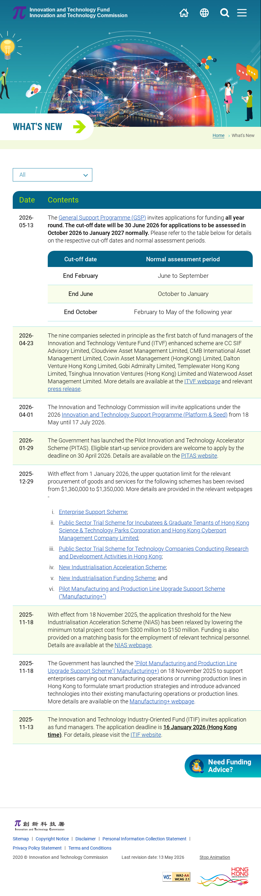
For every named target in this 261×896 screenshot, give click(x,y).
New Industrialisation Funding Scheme (107, 578)
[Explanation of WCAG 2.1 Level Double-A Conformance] (176, 877)
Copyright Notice (52, 838)
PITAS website (199, 455)
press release (64, 389)
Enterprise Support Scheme (93, 512)
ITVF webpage (202, 381)
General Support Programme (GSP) (102, 217)
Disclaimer (85, 838)
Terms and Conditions (89, 848)
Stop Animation (215, 857)
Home (184, 12)
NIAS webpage (133, 645)
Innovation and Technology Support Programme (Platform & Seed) (145, 414)
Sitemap (21, 838)
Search (224, 12)
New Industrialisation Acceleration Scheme (112, 567)
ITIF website (145, 734)
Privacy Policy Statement (37, 848)
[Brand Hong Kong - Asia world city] (222, 876)
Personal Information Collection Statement (144, 838)
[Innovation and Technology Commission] (40, 825)
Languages (204, 12)
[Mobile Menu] (242, 12)
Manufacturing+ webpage (162, 701)
